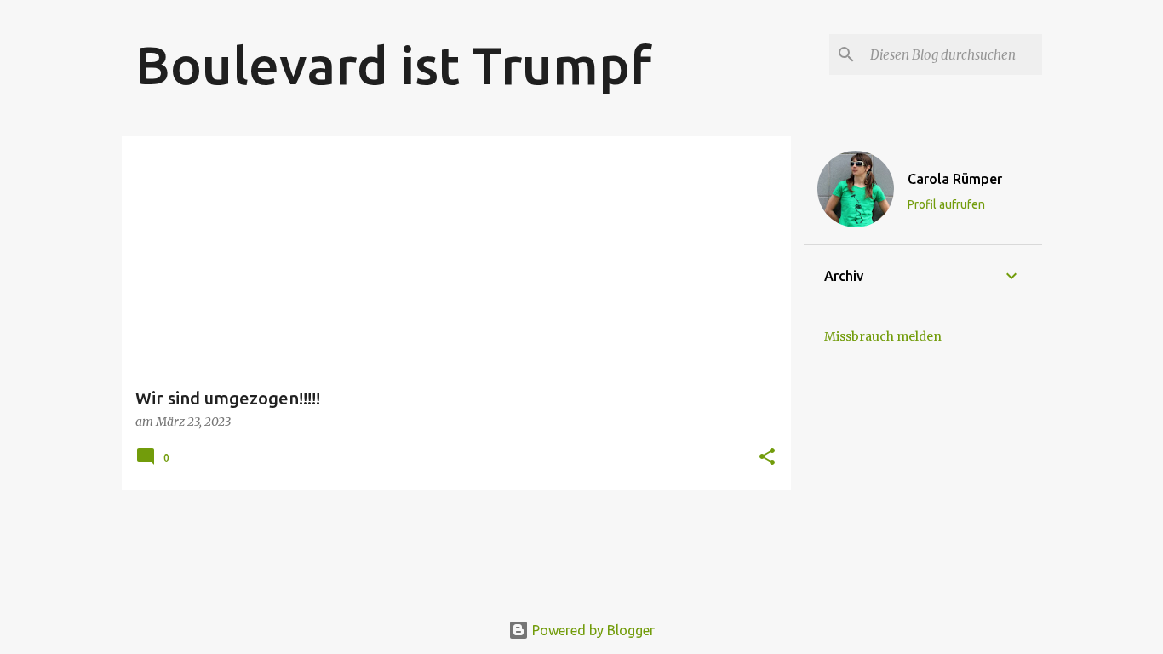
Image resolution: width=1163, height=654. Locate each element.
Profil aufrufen (946, 204)
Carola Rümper (955, 178)
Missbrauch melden (883, 336)
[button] (767, 457)
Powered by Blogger (592, 630)
